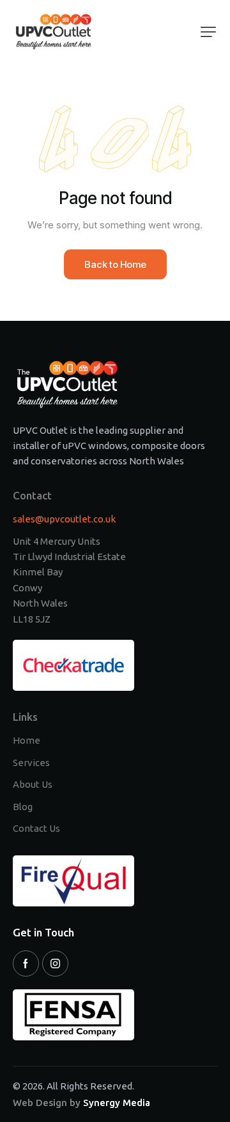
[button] (208, 32)
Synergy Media (116, 1102)
